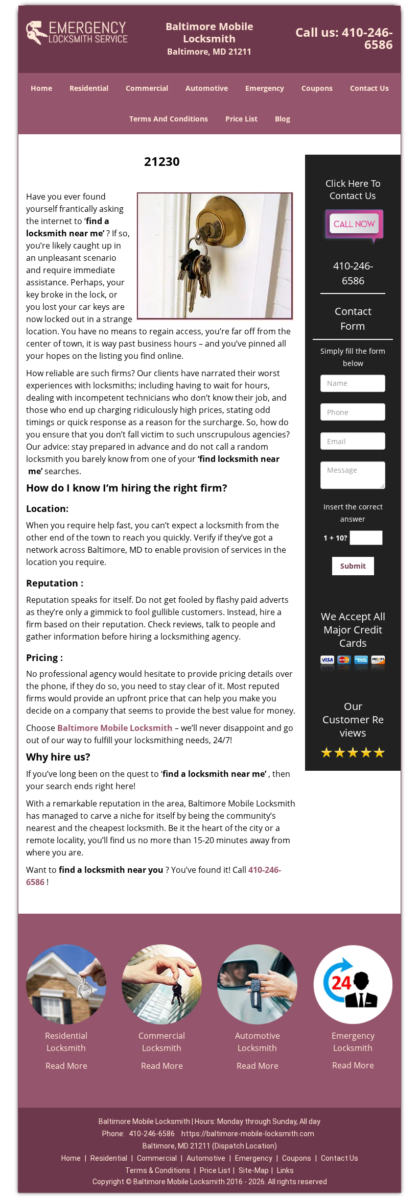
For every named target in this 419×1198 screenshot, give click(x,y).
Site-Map (254, 1170)
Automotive (206, 88)
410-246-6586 (367, 38)
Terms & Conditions (157, 1170)
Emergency (264, 88)
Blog (282, 119)
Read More (66, 1065)
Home (41, 88)
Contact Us (369, 88)
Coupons (317, 88)
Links (285, 1170)
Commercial (147, 88)
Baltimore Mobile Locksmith (115, 728)
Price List (241, 119)
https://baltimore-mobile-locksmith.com (247, 1134)
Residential (88, 88)
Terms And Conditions (168, 119)
